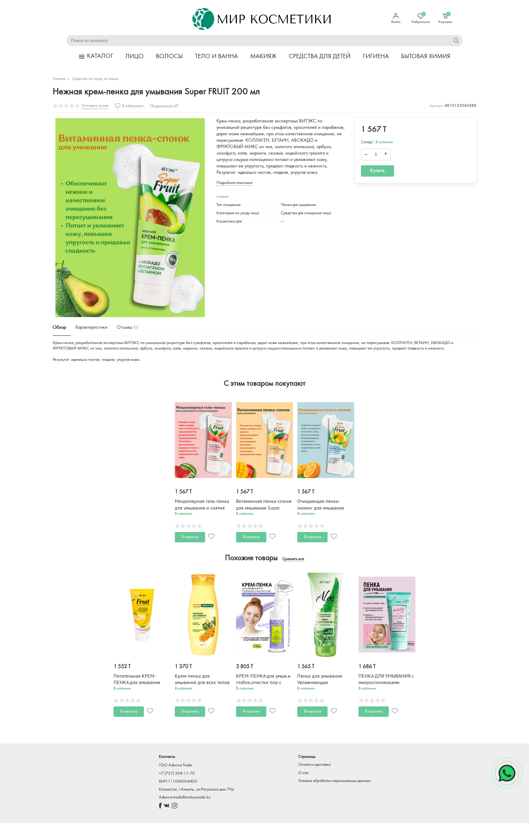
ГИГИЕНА (376, 56)
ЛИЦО (134, 56)
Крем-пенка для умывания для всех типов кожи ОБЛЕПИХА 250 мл (202, 682)
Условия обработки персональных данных (334, 781)
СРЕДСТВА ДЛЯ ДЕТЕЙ (320, 56)
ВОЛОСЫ (169, 56)
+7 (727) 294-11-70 (177, 774)
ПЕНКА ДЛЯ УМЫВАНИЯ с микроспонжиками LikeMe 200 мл (386, 682)
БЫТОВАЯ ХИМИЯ (425, 56)
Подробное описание (234, 183)
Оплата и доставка (314, 765)
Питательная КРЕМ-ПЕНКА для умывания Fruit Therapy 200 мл (137, 682)
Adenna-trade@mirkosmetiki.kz (184, 797)
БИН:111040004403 (178, 782)
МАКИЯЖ (263, 56)
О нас (303, 773)
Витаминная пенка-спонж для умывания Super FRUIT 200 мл (264, 508)
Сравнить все (293, 559)
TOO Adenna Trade (175, 765)
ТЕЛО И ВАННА (216, 56)
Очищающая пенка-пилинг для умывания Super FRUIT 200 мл (320, 508)
